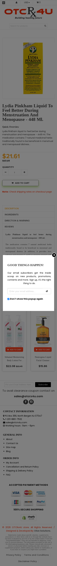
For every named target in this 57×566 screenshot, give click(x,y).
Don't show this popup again (26, 298)
